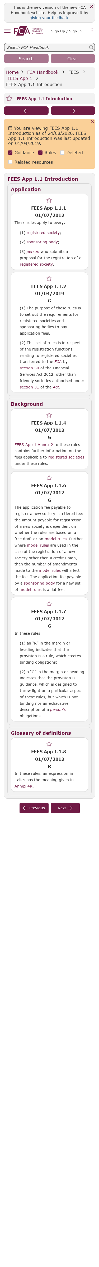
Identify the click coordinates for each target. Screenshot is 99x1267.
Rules (50, 152)
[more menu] (92, 30)
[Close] (91, 6)
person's (58, 709)
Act (56, 387)
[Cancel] (92, 121)
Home (12, 72)
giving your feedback (49, 17)
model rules (56, 539)
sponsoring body (42, 242)
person (33, 251)
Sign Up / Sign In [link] (66, 31)
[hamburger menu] (7, 31)
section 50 (29, 368)
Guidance (24, 152)
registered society (43, 232)
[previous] (26, 110)
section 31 (29, 387)
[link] (28, 31)
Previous (37, 808)
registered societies (66, 457)
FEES (74, 72)
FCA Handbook (43, 72)
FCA (58, 362)
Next (62, 808)
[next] (73, 110)
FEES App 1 (20, 78)
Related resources (34, 162)
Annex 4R (23, 786)
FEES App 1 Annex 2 (34, 444)
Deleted (75, 152)
